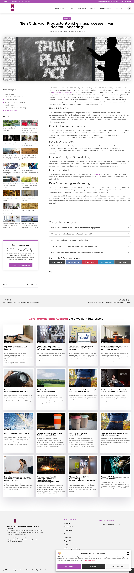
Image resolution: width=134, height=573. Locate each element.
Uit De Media (59, 8)
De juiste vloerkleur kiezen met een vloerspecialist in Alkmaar (29, 157)
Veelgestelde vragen (11, 110)
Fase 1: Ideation (10, 94)
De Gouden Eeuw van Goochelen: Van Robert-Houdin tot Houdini (114, 390)
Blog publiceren (106, 8)
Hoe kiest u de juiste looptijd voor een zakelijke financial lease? (11, 185)
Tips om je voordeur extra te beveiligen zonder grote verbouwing (11, 225)
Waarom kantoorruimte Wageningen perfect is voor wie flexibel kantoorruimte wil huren (50, 347)
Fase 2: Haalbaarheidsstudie (14, 97)
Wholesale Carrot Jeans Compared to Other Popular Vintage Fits (11, 172)
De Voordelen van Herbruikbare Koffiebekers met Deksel (49, 434)
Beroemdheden (69, 527)
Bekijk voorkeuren (118, 566)
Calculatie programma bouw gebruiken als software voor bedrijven (15, 347)
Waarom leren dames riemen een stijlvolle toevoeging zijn (115, 434)
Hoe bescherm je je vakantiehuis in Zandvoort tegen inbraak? (11, 212)
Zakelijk (67, 18)
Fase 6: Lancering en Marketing (15, 108)
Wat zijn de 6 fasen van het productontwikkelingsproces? (90, 228)
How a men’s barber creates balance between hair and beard (11, 198)
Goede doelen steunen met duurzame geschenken (48, 390)
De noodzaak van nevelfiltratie (16, 433)
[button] (128, 553)
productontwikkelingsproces (64, 92)
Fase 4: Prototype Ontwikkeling (15, 102)
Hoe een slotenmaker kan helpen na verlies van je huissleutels (29, 198)
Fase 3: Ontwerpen (11, 99)
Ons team (82, 8)
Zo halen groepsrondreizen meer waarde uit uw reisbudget (11, 128)
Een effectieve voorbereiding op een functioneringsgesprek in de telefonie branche (17, 478)
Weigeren (93, 566)
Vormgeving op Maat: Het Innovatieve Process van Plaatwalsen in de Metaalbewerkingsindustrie (48, 479)
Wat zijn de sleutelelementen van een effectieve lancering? (90, 253)
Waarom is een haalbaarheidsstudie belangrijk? (90, 234)
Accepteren (69, 566)
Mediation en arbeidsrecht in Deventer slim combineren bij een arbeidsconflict (29, 143)
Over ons (93, 8)
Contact (119, 8)
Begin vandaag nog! (21, 245)
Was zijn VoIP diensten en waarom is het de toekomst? (115, 477)
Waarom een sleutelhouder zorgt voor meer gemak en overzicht (82, 390)
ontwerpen (96, 174)
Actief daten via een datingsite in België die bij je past (29, 172)
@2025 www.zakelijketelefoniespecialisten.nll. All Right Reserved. (24, 570)
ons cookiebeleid (90, 560)
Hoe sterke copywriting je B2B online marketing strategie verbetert (81, 347)
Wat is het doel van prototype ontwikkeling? (90, 240)
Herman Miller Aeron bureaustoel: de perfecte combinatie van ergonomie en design (115, 347)
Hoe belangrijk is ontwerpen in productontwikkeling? (90, 246)
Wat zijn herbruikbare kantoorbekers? (78, 434)
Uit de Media (68, 530)
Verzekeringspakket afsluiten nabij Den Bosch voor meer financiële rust (29, 185)
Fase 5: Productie (10, 105)
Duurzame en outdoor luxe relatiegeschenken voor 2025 (15, 390)
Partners (71, 8)
